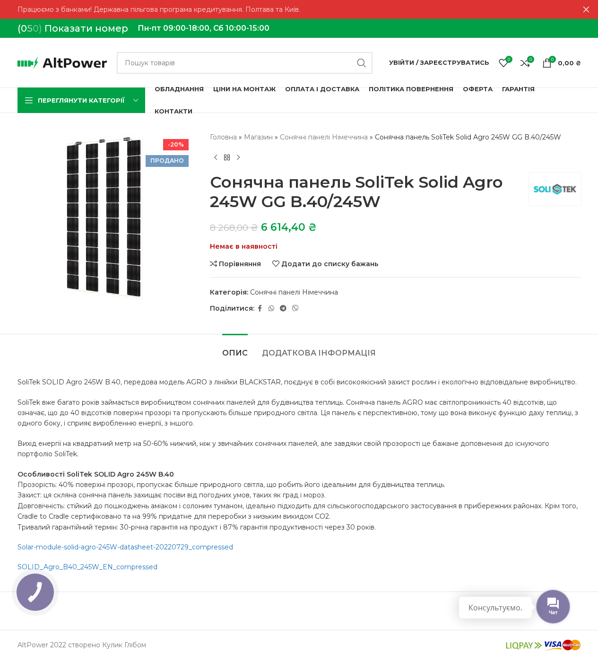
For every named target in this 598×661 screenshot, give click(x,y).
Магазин (258, 137)
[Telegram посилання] (283, 308)
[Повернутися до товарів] (227, 157)
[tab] (235, 348)
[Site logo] (62, 62)
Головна (223, 137)
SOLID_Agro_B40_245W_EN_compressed (87, 567)
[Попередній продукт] (215, 157)
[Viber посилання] (295, 308)
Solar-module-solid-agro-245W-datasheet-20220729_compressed (125, 547)
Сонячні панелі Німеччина (324, 137)
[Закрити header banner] (586, 9)
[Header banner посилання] (299, 9)
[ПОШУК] (362, 63)
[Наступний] (238, 157)
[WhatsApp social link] (271, 308)
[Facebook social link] (260, 308)
